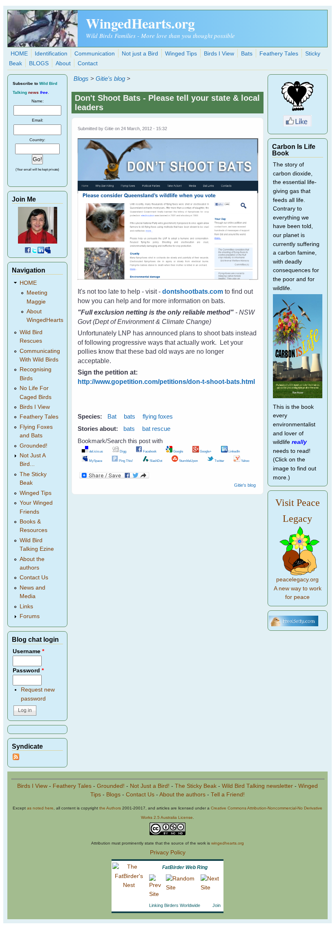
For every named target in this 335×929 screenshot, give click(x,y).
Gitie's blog (110, 78)
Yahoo (244, 461)
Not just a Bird (140, 54)
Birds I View (219, 54)
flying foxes (158, 416)
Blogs (81, 78)
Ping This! (125, 461)
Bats (246, 54)
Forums (30, 616)
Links (26, 606)
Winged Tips (181, 54)
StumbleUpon (188, 461)
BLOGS (39, 63)
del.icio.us (95, 451)
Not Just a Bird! (150, 786)
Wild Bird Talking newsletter (257, 786)
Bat (111, 416)
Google (177, 451)
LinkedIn (234, 451)
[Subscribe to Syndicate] (16, 758)
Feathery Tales (278, 54)
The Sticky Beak (196, 786)
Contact (88, 63)
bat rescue (156, 428)
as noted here (40, 808)
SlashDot (155, 461)
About (63, 63)
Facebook (149, 451)
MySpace (95, 461)
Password (28, 670)
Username (28, 651)
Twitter (219, 461)
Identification (51, 54)
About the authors (182, 795)
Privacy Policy (167, 852)
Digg (122, 451)
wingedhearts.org (227, 843)
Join (216, 905)
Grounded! (33, 446)
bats (129, 416)
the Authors (110, 808)
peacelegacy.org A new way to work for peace (298, 588)
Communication (94, 54)
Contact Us (34, 577)
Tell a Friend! (228, 795)
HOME (19, 54)
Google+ (205, 451)
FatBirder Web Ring (185, 867)
